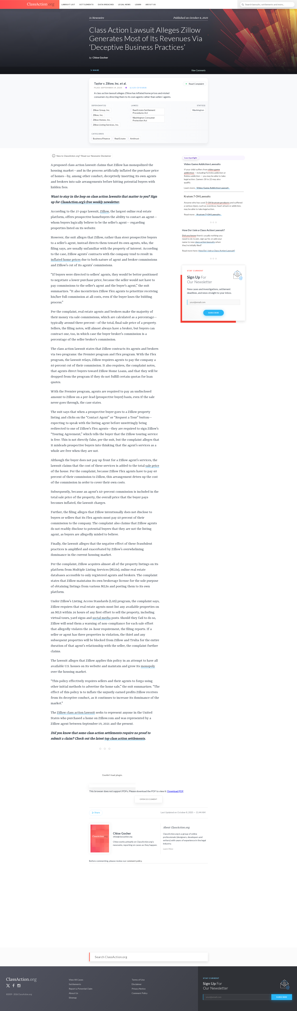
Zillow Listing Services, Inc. (106, 124)
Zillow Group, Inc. (101, 110)
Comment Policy (139, 993)
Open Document (148, 799)
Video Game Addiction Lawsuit (213, 188)
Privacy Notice (139, 988)
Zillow (104, 211)
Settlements (86, 4)
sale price (152, 466)
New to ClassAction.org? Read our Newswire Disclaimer (83, 156)
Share (95, 70)
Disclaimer (137, 984)
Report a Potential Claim (80, 988)
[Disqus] (148, 903)
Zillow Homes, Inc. (101, 119)
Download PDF (175, 791)
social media (102, 618)
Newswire (98, 17)
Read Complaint (194, 83)
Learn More (168, 849)
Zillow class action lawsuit (76, 713)
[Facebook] (13, 986)
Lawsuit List (68, 4)
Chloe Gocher (100, 57)
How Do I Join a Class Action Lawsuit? (216, 250)
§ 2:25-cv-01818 (138, 88)
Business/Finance (101, 138)
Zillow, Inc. (98, 115)
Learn (138, 4)
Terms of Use (138, 979)
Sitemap (73, 997)
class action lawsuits (205, 242)
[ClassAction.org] (29, 4)
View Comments (198, 70)
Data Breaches (106, 4)
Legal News (124, 4)
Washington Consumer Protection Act (144, 119)
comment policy (134, 861)
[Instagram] (19, 986)
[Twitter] (8, 986)
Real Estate (120, 138)
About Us (151, 4)
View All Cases (76, 979)
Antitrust (134, 138)
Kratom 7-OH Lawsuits (208, 214)
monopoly (148, 666)
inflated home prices (66, 260)
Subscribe (213, 313)
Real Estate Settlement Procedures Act (144, 111)
